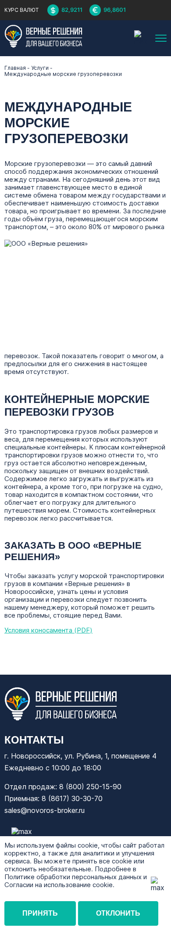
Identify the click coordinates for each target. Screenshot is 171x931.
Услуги (40, 68)
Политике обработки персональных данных (73, 877)
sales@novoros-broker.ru (44, 810)
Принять (40, 913)
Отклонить (118, 913)
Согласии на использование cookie (58, 885)
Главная (15, 68)
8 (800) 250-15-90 (90, 786)
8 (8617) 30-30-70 (72, 798)
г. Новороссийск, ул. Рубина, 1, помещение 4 (80, 755)
